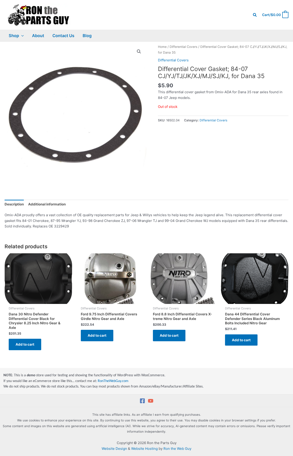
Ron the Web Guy (177, 448)
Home (162, 47)
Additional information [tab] (47, 204)
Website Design (114, 448)
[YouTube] (150, 401)
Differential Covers (183, 47)
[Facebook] (142, 401)
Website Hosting (144, 448)
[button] (255, 15)
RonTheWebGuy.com (113, 381)
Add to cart (25, 344)
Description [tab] (14, 204)
